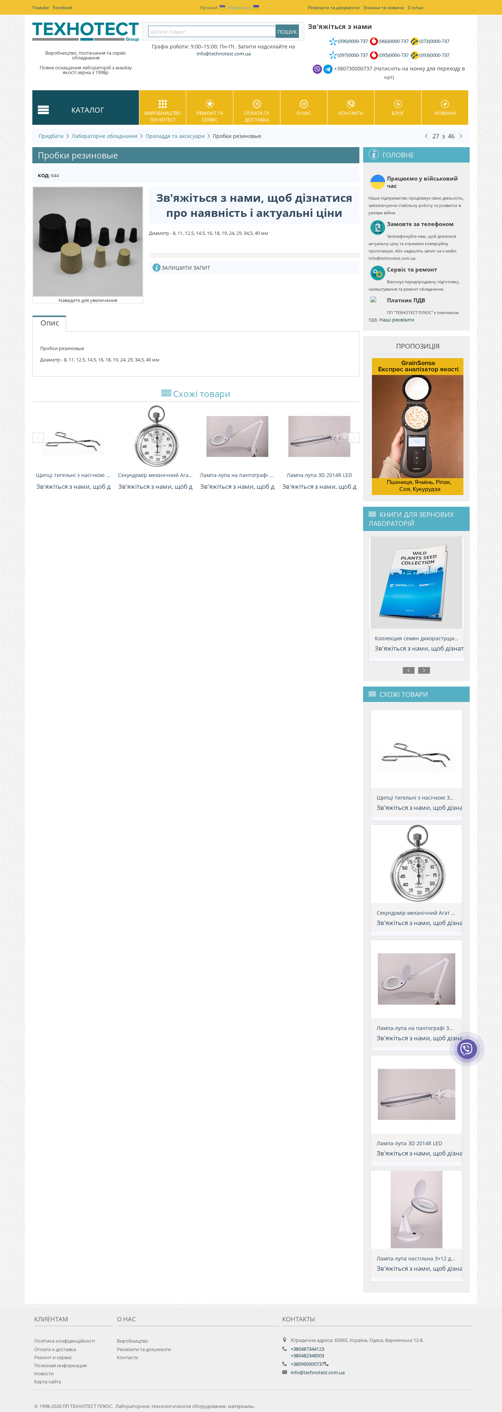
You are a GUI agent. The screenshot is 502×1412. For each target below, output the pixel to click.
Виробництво (132, 1341)
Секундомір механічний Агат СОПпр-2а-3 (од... (155, 475)
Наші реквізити (396, 319)
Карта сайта (47, 1381)
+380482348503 (307, 1355)
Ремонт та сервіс (210, 116)
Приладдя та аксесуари (175, 135)
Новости (44, 1373)
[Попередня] (426, 136)
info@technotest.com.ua (318, 1372)
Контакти (350, 113)
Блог (398, 113)
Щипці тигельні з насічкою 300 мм (73, 475)
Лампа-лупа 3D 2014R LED (319, 475)
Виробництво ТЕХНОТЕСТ (162, 116)
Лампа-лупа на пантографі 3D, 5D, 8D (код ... (237, 475)
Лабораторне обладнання (104, 135)
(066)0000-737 (394, 41)
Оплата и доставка (55, 1349)
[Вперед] (461, 136)
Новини (445, 113)
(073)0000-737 (434, 41)
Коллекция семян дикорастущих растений (424, 638)
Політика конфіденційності (64, 1341)
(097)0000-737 (353, 55)
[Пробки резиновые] (88, 241)
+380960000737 (307, 1364)
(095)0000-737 (394, 55)
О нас (304, 113)
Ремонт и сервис (53, 1357)
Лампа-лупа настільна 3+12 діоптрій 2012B (431, 1258)
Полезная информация (60, 1365)
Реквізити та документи (144, 1349)
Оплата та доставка (256, 116)
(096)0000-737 (353, 41)
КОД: (44, 175)
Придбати (51, 135)
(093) (434, 55)
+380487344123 (307, 1349)
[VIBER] (466, 1054)
